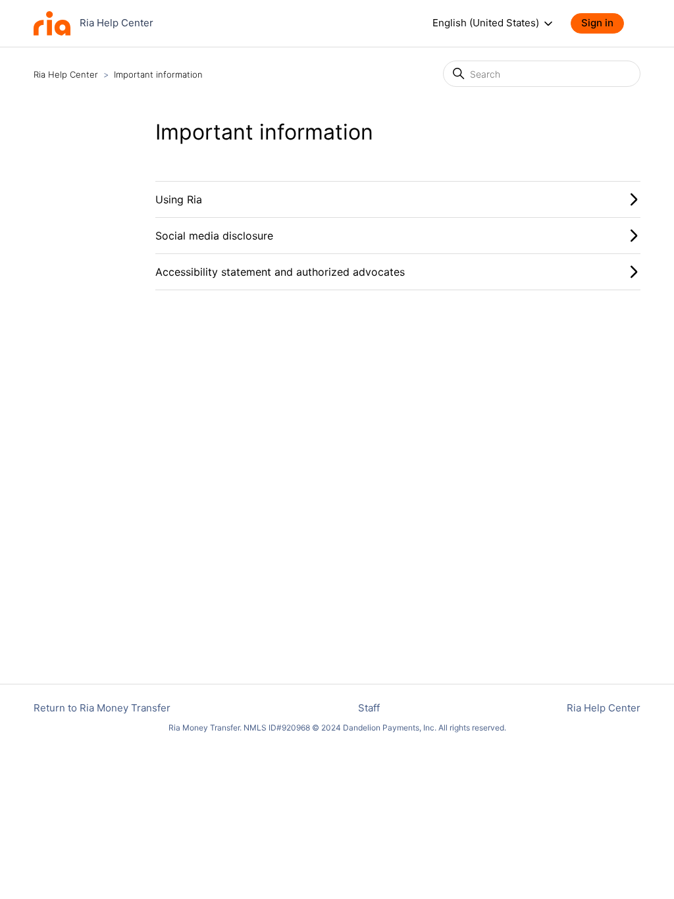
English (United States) (487, 23)
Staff (369, 708)
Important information (158, 74)
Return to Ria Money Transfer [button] (102, 708)
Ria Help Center (66, 74)
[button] (603, 23)
